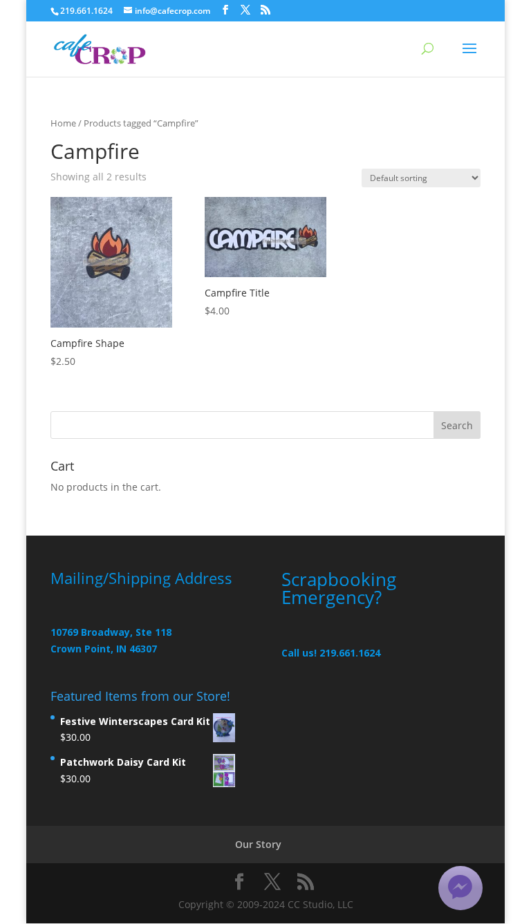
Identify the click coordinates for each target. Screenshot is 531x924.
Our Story (258, 844)
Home (63, 123)
